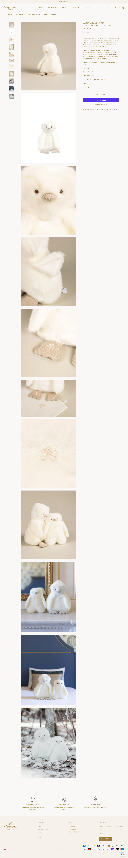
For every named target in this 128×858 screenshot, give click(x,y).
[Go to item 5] (11, 54)
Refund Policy (72, 829)
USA (109, 7)
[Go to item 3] (11, 40)
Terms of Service (73, 832)
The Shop (41, 7)
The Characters (52, 7)
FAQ (70, 835)
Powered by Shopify (59, 849)
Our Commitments (43, 829)
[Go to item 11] (11, 96)
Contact (40, 838)
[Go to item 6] (11, 60)
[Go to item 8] (11, 74)
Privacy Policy (72, 826)
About (39, 826)
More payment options (101, 104)
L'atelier (40, 832)
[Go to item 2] (11, 32)
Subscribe (105, 838)
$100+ (15, 14)
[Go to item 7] (11, 67)
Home (10, 14)
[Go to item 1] (11, 25)
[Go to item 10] (11, 89)
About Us (86, 7)
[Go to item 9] (11, 81)
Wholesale (41, 835)
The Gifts (64, 7)
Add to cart (101, 94)
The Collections (75, 7)
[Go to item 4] (11, 47)
